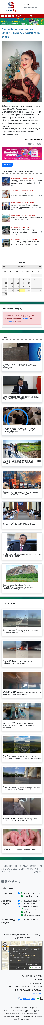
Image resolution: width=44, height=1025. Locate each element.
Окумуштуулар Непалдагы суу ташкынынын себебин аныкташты (25, 231)
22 (34, 287)
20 (23, 287)
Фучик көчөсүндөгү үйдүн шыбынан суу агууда (22, 693)
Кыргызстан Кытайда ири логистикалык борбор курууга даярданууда (21, 493)
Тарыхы (39, 979)
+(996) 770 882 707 (31, 919)
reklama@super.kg (31, 915)
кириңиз (25, 318)
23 (40, 287)
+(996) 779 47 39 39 (31, 893)
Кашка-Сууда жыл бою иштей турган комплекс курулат (26, 206)
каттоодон (9, 321)
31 (6, 294)
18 (12, 287)
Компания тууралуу (32, 976)
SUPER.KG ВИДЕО (9, 869)
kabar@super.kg (30, 896)
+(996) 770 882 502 (31, 906)
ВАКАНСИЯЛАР (36, 983)
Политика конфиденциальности (25, 986)
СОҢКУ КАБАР (21, 866)
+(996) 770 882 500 (31, 901)
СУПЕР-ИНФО (36, 866)
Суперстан (38, 871)
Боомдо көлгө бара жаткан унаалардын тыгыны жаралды (21, 631)
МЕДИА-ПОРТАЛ (26, 869)
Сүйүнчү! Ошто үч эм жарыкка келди (19, 849)
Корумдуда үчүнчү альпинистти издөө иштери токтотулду (26, 181)
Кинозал (39, 869)
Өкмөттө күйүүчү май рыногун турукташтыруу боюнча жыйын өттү (19, 524)
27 (23, 290)
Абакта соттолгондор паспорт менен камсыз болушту (25, 194)
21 (29, 287)
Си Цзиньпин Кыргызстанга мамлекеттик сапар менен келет (22, 555)
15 (34, 283)
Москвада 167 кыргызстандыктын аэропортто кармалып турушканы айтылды (18, 725)
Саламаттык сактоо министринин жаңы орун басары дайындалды (21, 398)
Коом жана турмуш (29, 178)
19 (18, 287)
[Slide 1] (20, 99)
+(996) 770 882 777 (31, 903)
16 (40, 283)
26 (18, 290)
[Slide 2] (24, 99)
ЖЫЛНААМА (7, 871)
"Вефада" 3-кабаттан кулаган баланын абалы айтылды (26, 218)
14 (29, 283)
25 (12, 290)
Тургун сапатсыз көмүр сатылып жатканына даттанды (20, 819)
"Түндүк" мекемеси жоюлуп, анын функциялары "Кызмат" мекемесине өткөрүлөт (19, 366)
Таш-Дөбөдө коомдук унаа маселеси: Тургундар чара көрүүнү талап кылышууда (22, 757)
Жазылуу (6, 165)
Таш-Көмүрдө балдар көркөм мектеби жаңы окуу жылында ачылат (26, 244)
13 (23, 283)
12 (18, 283)
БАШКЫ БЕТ (6, 866)
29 (34, 290)
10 (6, 283)
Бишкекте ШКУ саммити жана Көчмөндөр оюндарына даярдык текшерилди (22, 462)
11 (12, 283)
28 (29, 290)
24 (6, 290)
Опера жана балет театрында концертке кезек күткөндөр (21, 788)
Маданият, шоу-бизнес (30, 239)
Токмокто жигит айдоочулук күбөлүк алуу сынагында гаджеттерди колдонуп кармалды (21, 430)
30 (40, 290)
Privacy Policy (37, 993)
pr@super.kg (29, 912)
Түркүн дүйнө (26, 227)
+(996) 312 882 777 (31, 909)
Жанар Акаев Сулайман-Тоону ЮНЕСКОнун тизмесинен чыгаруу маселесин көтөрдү (18, 587)
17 (6, 287)
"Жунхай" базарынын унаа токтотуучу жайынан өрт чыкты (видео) (20, 662)
